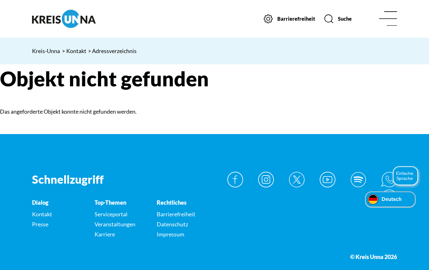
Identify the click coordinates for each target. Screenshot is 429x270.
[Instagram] (266, 179)
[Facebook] (235, 179)
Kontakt (74, 50)
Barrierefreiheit (176, 214)
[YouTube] (327, 179)
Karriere (105, 234)
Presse (40, 224)
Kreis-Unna (46, 50)
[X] (297, 179)
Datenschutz (172, 224)
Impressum (170, 234)
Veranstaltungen (115, 224)
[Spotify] (358, 179)
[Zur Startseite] (74, 19)
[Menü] (388, 19)
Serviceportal (111, 214)
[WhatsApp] (389, 179)
